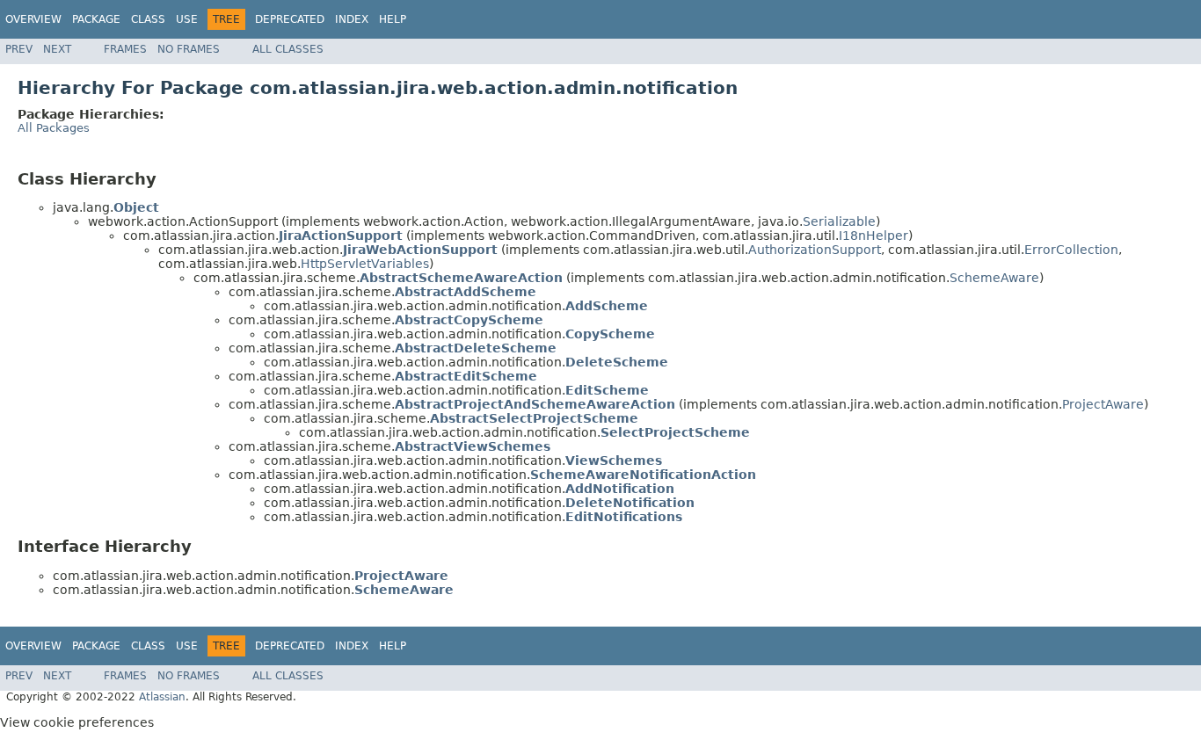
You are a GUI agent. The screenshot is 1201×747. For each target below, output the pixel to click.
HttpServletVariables (365, 264)
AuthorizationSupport (814, 250)
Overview (33, 19)
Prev (19, 49)
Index (351, 19)
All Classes (288, 49)
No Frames (188, 49)
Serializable (839, 221)
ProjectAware (1103, 404)
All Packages (54, 127)
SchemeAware (994, 278)
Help (392, 19)
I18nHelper (873, 235)
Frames (125, 49)
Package (96, 19)
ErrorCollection (1071, 250)
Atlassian (162, 697)
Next (57, 49)
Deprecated (289, 19)
